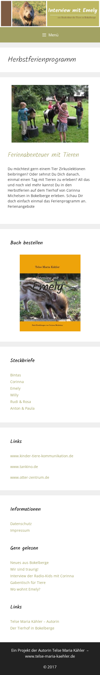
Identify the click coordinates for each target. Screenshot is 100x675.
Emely (15, 388)
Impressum (20, 530)
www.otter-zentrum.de (29, 477)
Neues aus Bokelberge (29, 562)
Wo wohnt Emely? (25, 589)
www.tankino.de (24, 466)
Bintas (15, 375)
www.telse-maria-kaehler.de (50, 656)
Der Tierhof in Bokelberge (32, 628)
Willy (14, 395)
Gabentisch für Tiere (28, 582)
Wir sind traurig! (24, 569)
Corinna (17, 381)
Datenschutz (21, 523)
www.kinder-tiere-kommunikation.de (41, 455)
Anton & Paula (22, 408)
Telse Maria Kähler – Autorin (34, 621)
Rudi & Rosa (20, 401)
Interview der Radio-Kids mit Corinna (42, 575)
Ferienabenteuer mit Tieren (43, 155)
